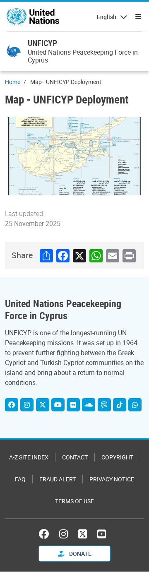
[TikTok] (119, 404)
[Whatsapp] (135, 404)
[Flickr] (73, 404)
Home (12, 82)
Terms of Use (74, 501)
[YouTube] (58, 404)
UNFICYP (42, 42)
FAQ (20, 479)
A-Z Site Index (28, 457)
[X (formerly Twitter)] (82, 534)
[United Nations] (33, 16)
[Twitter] (42, 404)
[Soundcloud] (88, 404)
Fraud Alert (57, 479)
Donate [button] (79, 554)
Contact (75, 457)
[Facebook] (11, 404)
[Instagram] (27, 404)
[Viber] (104, 404)
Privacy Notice (111, 479)
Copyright (117, 457)
